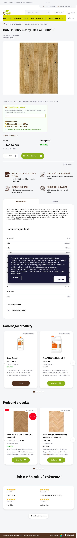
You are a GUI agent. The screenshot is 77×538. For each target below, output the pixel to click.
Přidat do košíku (29, 156)
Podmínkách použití (45, 269)
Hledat (48, 12)
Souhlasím (60, 279)
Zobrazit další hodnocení (38, 516)
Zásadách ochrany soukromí (26, 269)
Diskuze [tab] (55, 201)
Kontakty (18, 2)
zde (19, 274)
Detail (21, 383)
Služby (11, 2)
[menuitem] (7, 18)
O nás (5, 2)
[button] (33, 392)
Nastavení (16, 278)
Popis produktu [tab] (21, 201)
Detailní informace (9, 135)
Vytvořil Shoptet (54, 535)
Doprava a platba (28, 2)
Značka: (8, 37)
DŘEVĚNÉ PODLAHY (19, 310)
